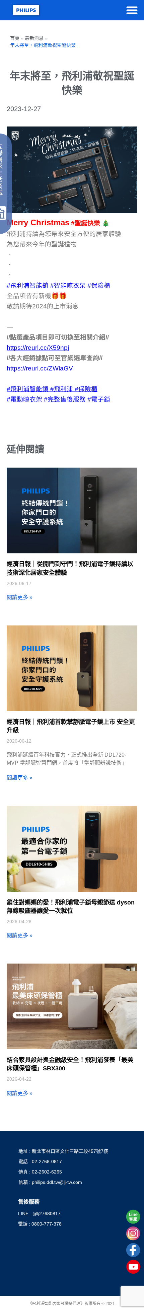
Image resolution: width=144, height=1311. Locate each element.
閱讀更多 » (19, 597)
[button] (132, 10)
